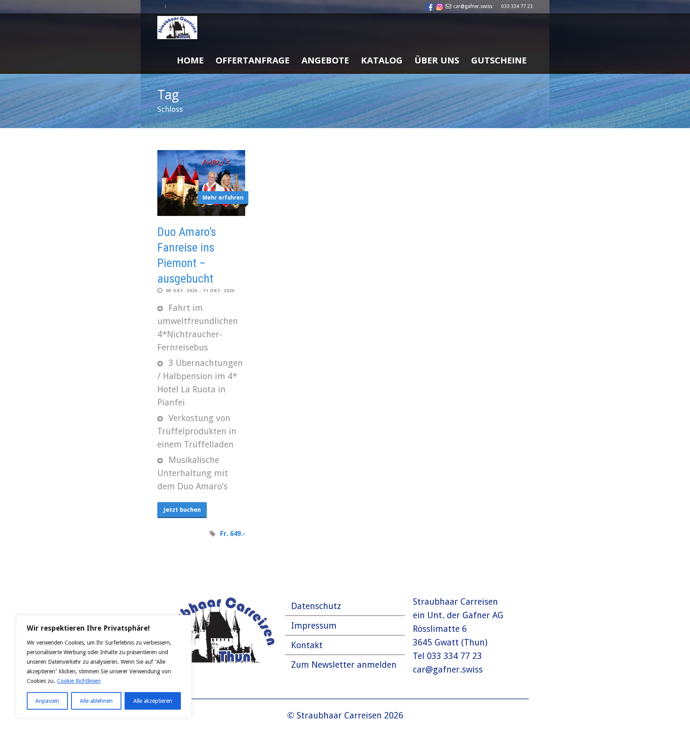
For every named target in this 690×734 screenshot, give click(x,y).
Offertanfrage (252, 60)
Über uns (436, 60)
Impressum (314, 626)
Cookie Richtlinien (79, 681)
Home (190, 60)
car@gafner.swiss (472, 6)
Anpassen (47, 701)
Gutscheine (499, 60)
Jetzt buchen (182, 509)
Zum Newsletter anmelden (344, 665)
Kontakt (307, 645)
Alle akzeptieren (152, 701)
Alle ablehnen (96, 701)
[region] (104, 666)
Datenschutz (316, 606)
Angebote (325, 60)
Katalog (381, 60)
